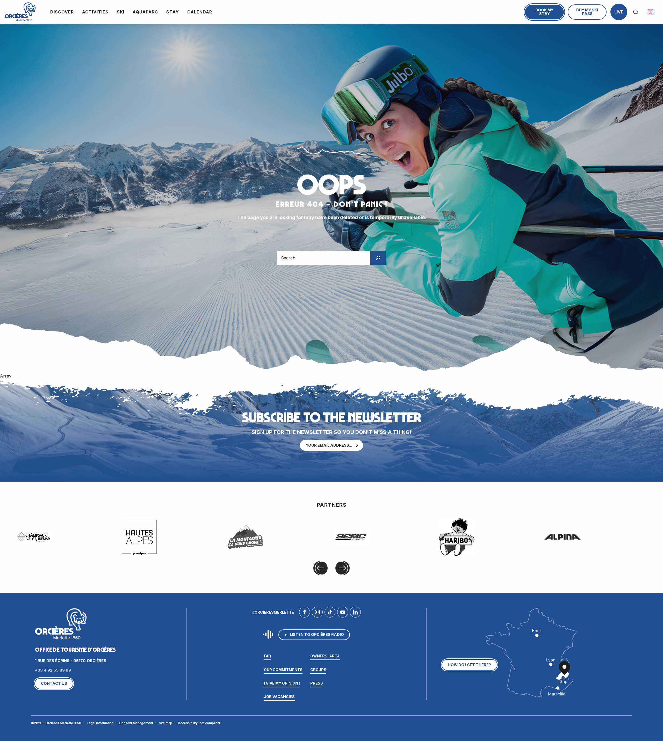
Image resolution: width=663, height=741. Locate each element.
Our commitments (283, 669)
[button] (635, 12)
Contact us (54, 683)
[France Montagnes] (245, 537)
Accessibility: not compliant (199, 723)
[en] (651, 12)
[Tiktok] (330, 613)
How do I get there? (469, 665)
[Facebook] (304, 613)
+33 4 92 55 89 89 (53, 670)
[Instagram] (317, 613)
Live (618, 11)
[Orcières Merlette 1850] (20, 12)
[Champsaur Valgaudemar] (34, 537)
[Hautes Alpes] (139, 537)
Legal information (100, 723)
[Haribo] (456, 537)
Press (316, 683)
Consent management (136, 723)
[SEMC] (351, 536)
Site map (165, 723)
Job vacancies (279, 696)
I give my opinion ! (282, 683)
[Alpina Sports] (562, 537)
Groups (318, 669)
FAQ (267, 656)
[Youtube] (342, 613)
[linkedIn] (355, 613)
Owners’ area (325, 656)
